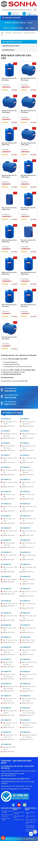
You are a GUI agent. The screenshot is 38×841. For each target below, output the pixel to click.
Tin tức (29, 22)
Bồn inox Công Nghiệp (6, 819)
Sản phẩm (8, 33)
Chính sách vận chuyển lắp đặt (30, 826)
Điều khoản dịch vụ (31, 819)
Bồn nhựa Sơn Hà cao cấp (12, 41)
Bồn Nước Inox (7, 808)
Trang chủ (8, 22)
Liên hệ (32, 28)
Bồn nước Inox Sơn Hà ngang (7, 815)
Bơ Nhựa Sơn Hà (8, 50)
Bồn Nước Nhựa (17, 33)
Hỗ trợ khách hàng (16, 28)
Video (27, 28)
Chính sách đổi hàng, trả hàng (30, 830)
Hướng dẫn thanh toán (31, 822)
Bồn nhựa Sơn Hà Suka (10, 46)
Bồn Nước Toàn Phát (19, 22)
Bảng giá (6, 28)
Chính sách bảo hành (30, 813)
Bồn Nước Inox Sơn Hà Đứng (7, 811)
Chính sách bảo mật (30, 816)
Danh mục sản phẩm (12, 18)
